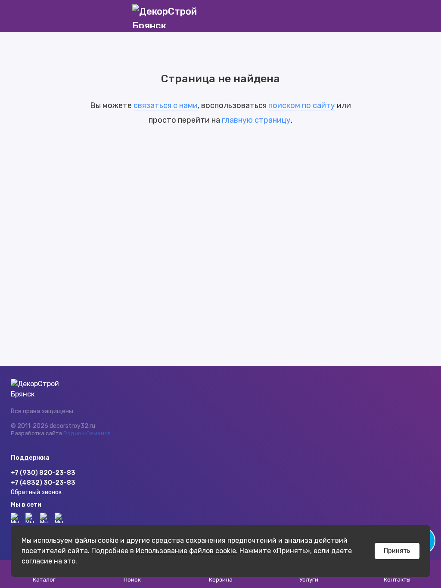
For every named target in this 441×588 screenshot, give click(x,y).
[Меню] (16, 16)
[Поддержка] (425, 16)
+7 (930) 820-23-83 (43, 473)
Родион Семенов (87, 433)
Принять (397, 550)
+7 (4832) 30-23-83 (43, 482)
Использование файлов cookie (186, 551)
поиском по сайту (301, 105)
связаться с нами (166, 105)
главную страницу (256, 120)
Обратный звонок (36, 492)
